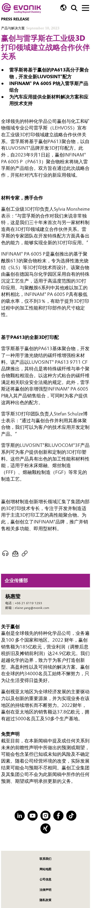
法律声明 (45, 890)
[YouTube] (32, 816)
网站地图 (45, 869)
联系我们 (45, 859)
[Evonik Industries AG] (21, 8)
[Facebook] (58, 816)
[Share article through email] (15, 553)
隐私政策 (45, 900)
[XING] (45, 828)
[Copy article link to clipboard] (24, 553)
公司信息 (45, 879)
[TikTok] (71, 816)
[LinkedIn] (20, 816)
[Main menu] (85, 7)
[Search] (74, 8)
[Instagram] (45, 816)
